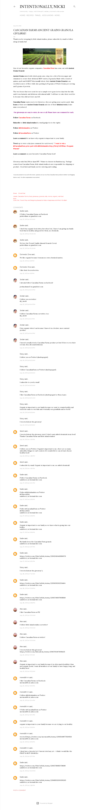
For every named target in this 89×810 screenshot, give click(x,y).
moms (50, 196)
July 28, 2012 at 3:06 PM (27, 588)
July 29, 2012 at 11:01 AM (27, 655)
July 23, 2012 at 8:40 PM (27, 290)
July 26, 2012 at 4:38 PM (27, 456)
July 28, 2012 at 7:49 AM (27, 574)
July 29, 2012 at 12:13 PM (27, 686)
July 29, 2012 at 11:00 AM (27, 615)
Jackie (22, 211)
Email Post (21, 193)
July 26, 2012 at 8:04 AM (27, 398)
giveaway (36, 196)
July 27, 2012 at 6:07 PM (27, 547)
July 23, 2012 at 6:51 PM (27, 261)
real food (60, 196)
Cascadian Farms (23, 196)
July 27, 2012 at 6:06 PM (27, 516)
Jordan (22, 279)
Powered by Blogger (46, 803)
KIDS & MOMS (47, 15)
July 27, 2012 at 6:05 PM (27, 499)
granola (41, 196)
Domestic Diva (25, 254)
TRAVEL (38, 15)
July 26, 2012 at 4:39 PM (27, 468)
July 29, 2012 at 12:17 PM (27, 756)
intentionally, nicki (42, 6)
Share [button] (15, 193)
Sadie (22, 475)
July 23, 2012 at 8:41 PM (27, 319)
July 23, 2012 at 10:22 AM (27, 248)
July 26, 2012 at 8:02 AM (27, 360)
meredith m (24, 677)
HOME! (22, 15)
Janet (22, 431)
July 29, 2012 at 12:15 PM (27, 727)
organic (55, 196)
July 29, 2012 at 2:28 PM (27, 785)
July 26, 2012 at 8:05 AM (27, 412)
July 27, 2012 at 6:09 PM (27, 561)
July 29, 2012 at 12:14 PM (27, 700)
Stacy (22, 354)
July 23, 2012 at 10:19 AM (27, 219)
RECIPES (30, 15)
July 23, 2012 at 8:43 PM (27, 348)
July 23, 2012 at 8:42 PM (27, 333)
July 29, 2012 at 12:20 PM (27, 771)
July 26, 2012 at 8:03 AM (27, 373)
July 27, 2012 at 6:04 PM (27, 483)
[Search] (74, 6)
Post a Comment (19, 790)
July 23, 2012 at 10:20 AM (28, 234)
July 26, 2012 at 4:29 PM (27, 439)
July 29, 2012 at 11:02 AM (27, 671)
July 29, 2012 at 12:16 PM (27, 742)
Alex (21, 609)
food (30, 196)
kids (46, 196)
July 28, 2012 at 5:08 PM (27, 603)
